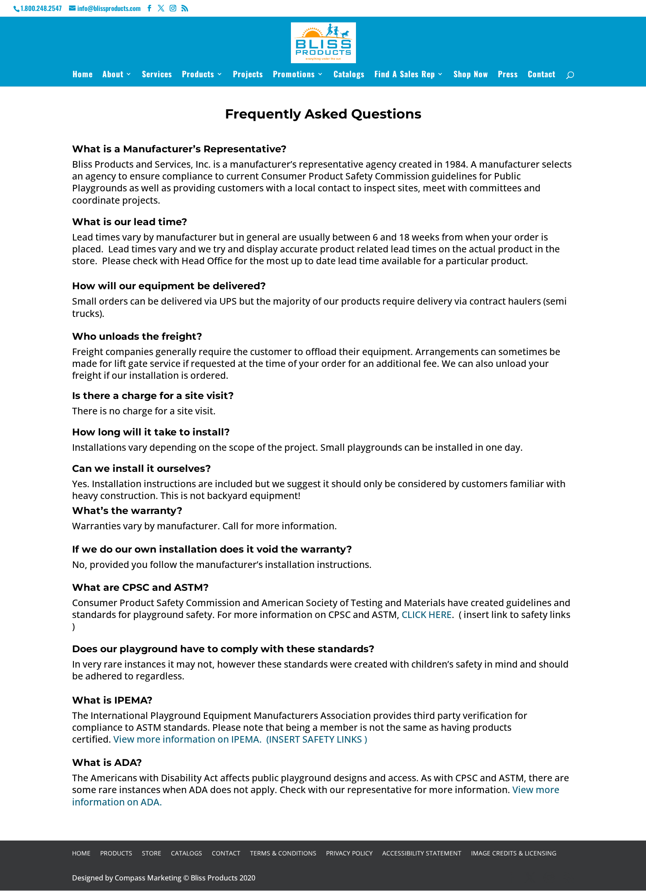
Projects (248, 75)
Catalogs (349, 75)
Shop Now (471, 75)
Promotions (294, 75)
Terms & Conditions (283, 853)
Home (83, 75)
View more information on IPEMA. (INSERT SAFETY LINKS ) (240, 739)
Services (157, 75)
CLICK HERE (427, 614)
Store (151, 853)
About (112, 75)
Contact (541, 75)
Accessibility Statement (421, 853)
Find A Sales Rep (404, 75)
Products (198, 75)
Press (508, 75)
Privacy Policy (349, 853)
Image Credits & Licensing (513, 853)
